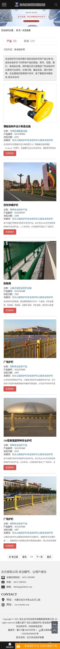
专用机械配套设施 (18, 131)
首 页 (18, 30)
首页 (24, 557)
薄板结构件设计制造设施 (17, 126)
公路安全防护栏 (45, 140)
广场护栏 (8, 362)
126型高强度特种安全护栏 (18, 440)
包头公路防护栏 (19, 140)
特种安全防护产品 (18, 210)
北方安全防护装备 (35, 637)
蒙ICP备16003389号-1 (27, 630)
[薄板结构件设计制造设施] (30, 103)
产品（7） (12, 41)
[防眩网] (30, 260)
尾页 (49, 557)
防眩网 (7, 283)
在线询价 (10, 153)
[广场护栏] (30, 338)
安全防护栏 (32, 140)
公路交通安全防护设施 (21, 288)
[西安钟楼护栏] (30, 181)
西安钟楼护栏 (11, 205)
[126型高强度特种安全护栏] (30, 417)
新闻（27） (30, 41)
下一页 (39, 557)
